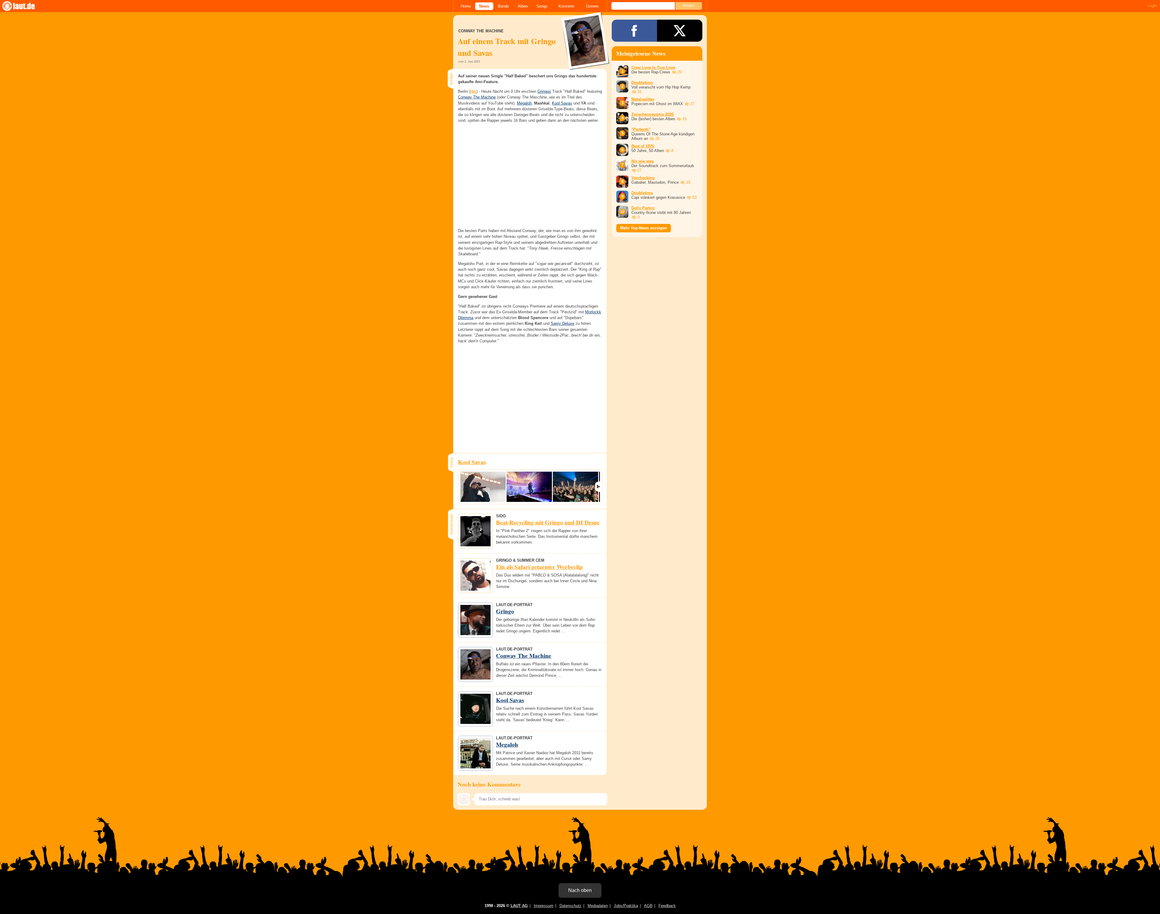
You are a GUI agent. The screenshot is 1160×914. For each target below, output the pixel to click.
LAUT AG (519, 905)
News (484, 6)
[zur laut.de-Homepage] (24, 6)
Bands (503, 6)
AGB (648, 905)
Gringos (544, 91)
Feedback (667, 905)
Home (466, 6)
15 (684, 119)
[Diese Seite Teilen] (634, 31)
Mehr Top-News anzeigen (643, 228)
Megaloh (524, 103)
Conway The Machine (477, 97)
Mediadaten (598, 905)
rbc (473, 91)
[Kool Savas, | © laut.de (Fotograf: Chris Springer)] (483, 487)
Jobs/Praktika (626, 905)
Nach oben (580, 890)
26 (657, 138)
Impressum (543, 905)
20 (680, 72)
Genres (592, 6)
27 (692, 104)
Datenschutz (570, 905)
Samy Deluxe (562, 323)
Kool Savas (562, 103)
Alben (523, 6)
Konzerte (566, 6)
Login (1152, 5)
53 (694, 197)
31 (639, 91)
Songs (542, 6)
